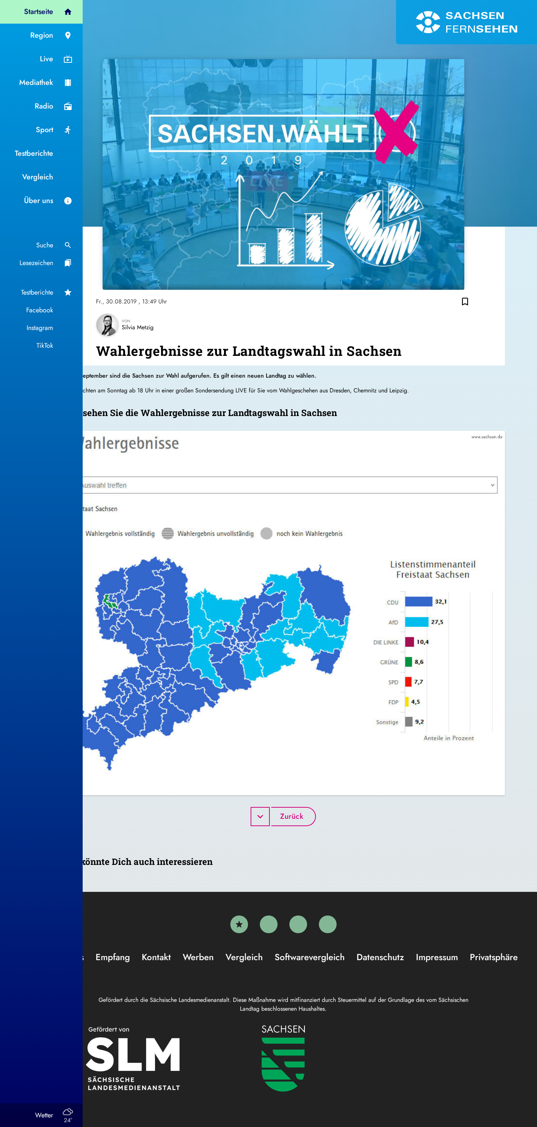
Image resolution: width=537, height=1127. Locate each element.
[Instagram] (298, 924)
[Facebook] (269, 924)
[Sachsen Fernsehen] (466, 22)
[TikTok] (328, 924)
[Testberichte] (239, 924)
